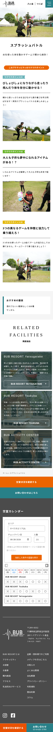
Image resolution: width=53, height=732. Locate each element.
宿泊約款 (31, 692)
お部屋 (6, 665)
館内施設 (7, 676)
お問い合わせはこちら (26, 492)
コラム (30, 697)
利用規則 (31, 686)
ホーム (5, 473)
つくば (40, 4)
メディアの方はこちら (37, 659)
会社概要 (31, 676)
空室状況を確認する (26, 482)
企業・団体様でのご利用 (38, 654)
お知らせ (31, 665)
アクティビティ (9, 659)
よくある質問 (33, 670)
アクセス (7, 681)
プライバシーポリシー (37, 681)
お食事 (6, 670)
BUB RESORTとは (11, 654)
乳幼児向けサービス (12, 686)
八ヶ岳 (30, 4)
